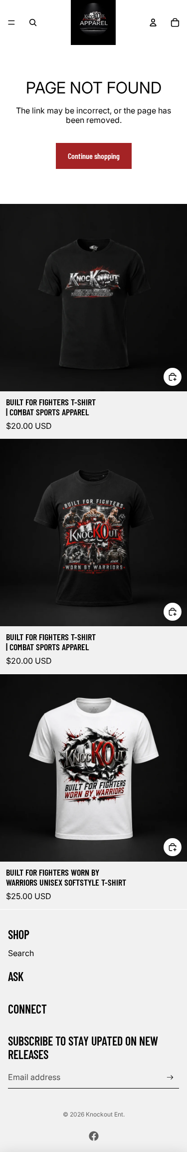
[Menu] (11, 22)
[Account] (153, 22)
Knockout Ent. (105, 1114)
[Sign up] (170, 1078)
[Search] (33, 22)
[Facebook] (94, 1136)
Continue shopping (94, 155)
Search (21, 953)
